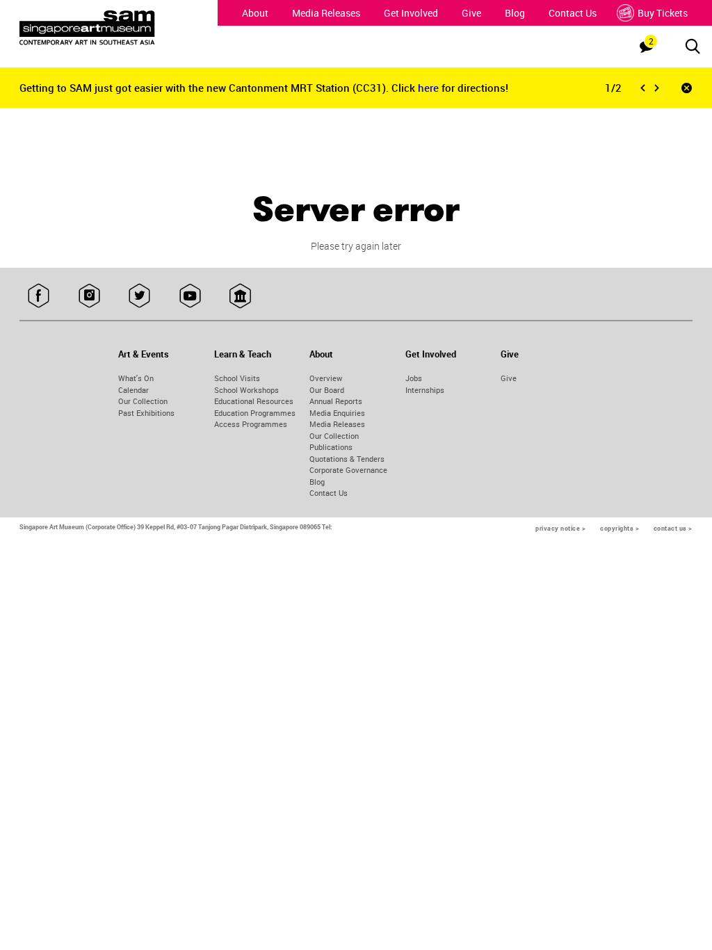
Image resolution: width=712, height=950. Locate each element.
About (255, 12)
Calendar (133, 390)
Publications (331, 447)
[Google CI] (240, 296)
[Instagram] (89, 296)
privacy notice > (560, 528)
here (430, 88)
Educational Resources (253, 401)
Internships (424, 390)
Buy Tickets (663, 12)
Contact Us (573, 12)
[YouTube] (190, 296)
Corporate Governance (348, 470)
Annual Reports (335, 401)
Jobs (413, 378)
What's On (136, 378)
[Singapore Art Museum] (106, 27)
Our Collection (143, 401)
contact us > (673, 528)
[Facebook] (38, 296)
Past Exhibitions (146, 413)
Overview (325, 378)
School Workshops (246, 390)
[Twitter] (139, 296)
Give (471, 12)
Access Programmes (250, 424)
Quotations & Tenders (347, 458)
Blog (515, 12)
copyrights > (619, 528)
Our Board (326, 390)
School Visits (237, 378)
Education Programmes (255, 413)
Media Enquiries (337, 413)
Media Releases (326, 12)
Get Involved (411, 12)
